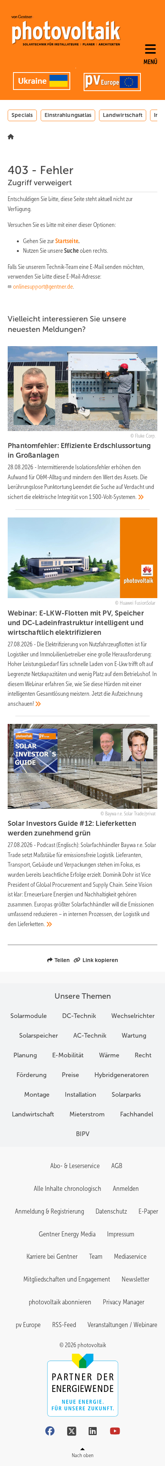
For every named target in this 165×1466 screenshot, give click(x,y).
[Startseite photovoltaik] (66, 30)
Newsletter (135, 1279)
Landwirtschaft (122, 115)
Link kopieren (100, 960)
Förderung (31, 1075)
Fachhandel (136, 1114)
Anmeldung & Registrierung (49, 1211)
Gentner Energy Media (67, 1234)
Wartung (134, 1035)
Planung (25, 1055)
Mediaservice (130, 1256)
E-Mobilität (68, 1055)
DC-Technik (79, 1016)
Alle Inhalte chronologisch (67, 1188)
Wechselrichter (133, 1016)
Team (95, 1256)
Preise (70, 1075)
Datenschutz (111, 1211)
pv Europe (28, 1325)
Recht (143, 1055)
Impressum (120, 1234)
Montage (37, 1094)
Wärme (109, 1055)
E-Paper (148, 1211)
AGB (116, 1166)
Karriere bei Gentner (52, 1256)
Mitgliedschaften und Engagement (66, 1279)
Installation (80, 1094)
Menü (150, 62)
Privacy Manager (123, 1302)
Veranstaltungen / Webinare (122, 1325)
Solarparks (126, 1094)
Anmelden (126, 1188)
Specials (22, 115)
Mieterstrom (87, 1114)
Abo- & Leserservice (75, 1166)
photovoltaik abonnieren (60, 1302)
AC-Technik (89, 1035)
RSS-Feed (64, 1325)
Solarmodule (28, 1016)
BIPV (82, 1134)
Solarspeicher (38, 1035)
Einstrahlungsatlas (68, 115)
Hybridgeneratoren (121, 1075)
